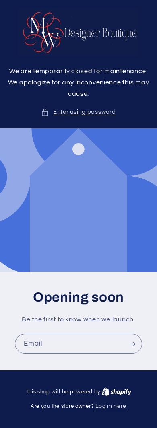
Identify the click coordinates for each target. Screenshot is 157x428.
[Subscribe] (132, 344)
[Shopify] (117, 392)
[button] (78, 112)
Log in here (110, 406)
